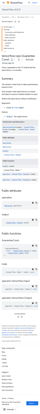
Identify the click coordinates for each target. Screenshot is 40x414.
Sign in (34, 3)
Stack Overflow (7, 383)
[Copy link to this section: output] (11, 214)
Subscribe (33, 403)
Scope (15, 108)
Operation (7, 147)
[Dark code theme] (33, 203)
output (5, 151)
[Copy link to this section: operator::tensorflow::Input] (32, 281)
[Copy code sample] (36, 203)
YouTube (5, 366)
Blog (3, 352)
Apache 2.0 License (8, 332)
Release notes (7, 379)
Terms (4, 398)
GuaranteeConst (9, 127)
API (13, 17)
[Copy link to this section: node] (9, 264)
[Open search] (29, 2)
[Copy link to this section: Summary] (15, 79)
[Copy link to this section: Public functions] (23, 233)
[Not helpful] (18, 21)
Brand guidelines (7, 387)
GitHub (4, 359)
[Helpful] (15, 21)
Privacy (11, 398)
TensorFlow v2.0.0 (11, 9)
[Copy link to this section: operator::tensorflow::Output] (34, 298)
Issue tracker (6, 376)
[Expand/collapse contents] (14, 27)
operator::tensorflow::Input (15, 174)
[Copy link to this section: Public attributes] (23, 191)
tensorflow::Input (27, 129)
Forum (4, 355)
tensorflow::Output (12, 155)
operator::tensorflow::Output (16, 180)
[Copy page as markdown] (19, 60)
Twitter (4, 363)
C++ (32, 17)
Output (9, 117)
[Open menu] (3, 2)
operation (7, 143)
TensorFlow (5, 17)
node (5, 166)
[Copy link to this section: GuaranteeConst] (21, 240)
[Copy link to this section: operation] (14, 197)
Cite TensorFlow (7, 390)
